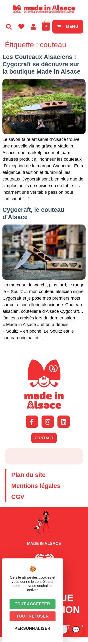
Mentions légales (35, 485)
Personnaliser (32, 628)
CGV (17, 496)
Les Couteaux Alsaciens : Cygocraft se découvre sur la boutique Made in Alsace (41, 64)
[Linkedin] (63, 422)
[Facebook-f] (32, 422)
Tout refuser (32, 616)
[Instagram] (48, 422)
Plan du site (28, 474)
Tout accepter (32, 604)
